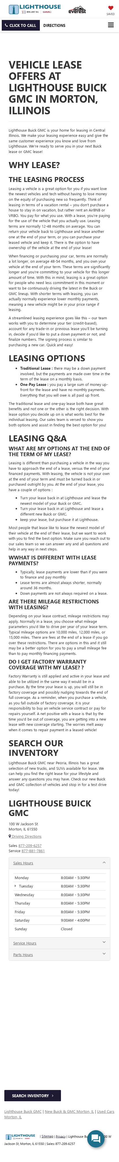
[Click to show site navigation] (111, 25)
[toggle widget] (96, 1139)
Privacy (61, 1136)
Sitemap (47, 1136)
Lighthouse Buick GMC (23, 1111)
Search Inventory (31, 1095)
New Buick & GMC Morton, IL (69, 1111)
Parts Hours (23, 954)
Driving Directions (26, 836)
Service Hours (24, 942)
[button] (21, 25)
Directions (54, 25)
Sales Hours (23, 862)
